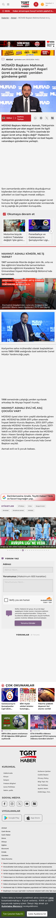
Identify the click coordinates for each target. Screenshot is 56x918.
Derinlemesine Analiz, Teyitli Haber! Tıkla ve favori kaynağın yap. (30, 497)
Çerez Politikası (9, 787)
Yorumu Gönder (28, 623)
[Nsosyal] (52, 118)
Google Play (14, 818)
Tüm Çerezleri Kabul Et (13, 914)
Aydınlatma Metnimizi (11, 906)
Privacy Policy (43, 778)
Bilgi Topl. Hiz (43, 782)
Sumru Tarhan (20, 117)
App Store (35, 818)
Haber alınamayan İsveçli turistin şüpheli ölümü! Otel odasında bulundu (33, 11)
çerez (51, 898)
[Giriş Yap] (36, 4)
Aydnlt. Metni (43, 789)
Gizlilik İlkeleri (43, 775)
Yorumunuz (24, 576)
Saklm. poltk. (8, 790)
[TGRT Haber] (25, 4)
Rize (21, 262)
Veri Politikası (43, 785)
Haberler (5, 18)
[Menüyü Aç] (8, 4)
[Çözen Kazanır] (28, 53)
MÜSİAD (6, 416)
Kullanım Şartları (44, 771)
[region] (28, 905)
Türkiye (5, 200)
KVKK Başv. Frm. (44, 792)
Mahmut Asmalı (32, 191)
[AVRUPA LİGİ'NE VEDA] (28, 533)
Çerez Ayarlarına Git (37, 914)
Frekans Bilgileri (9, 783)
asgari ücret (46, 200)
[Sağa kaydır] (51, 231)
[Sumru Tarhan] (3, 118)
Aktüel (13, 18)
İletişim (6, 780)
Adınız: (7, 564)
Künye (5, 777)
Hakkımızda (8, 773)
